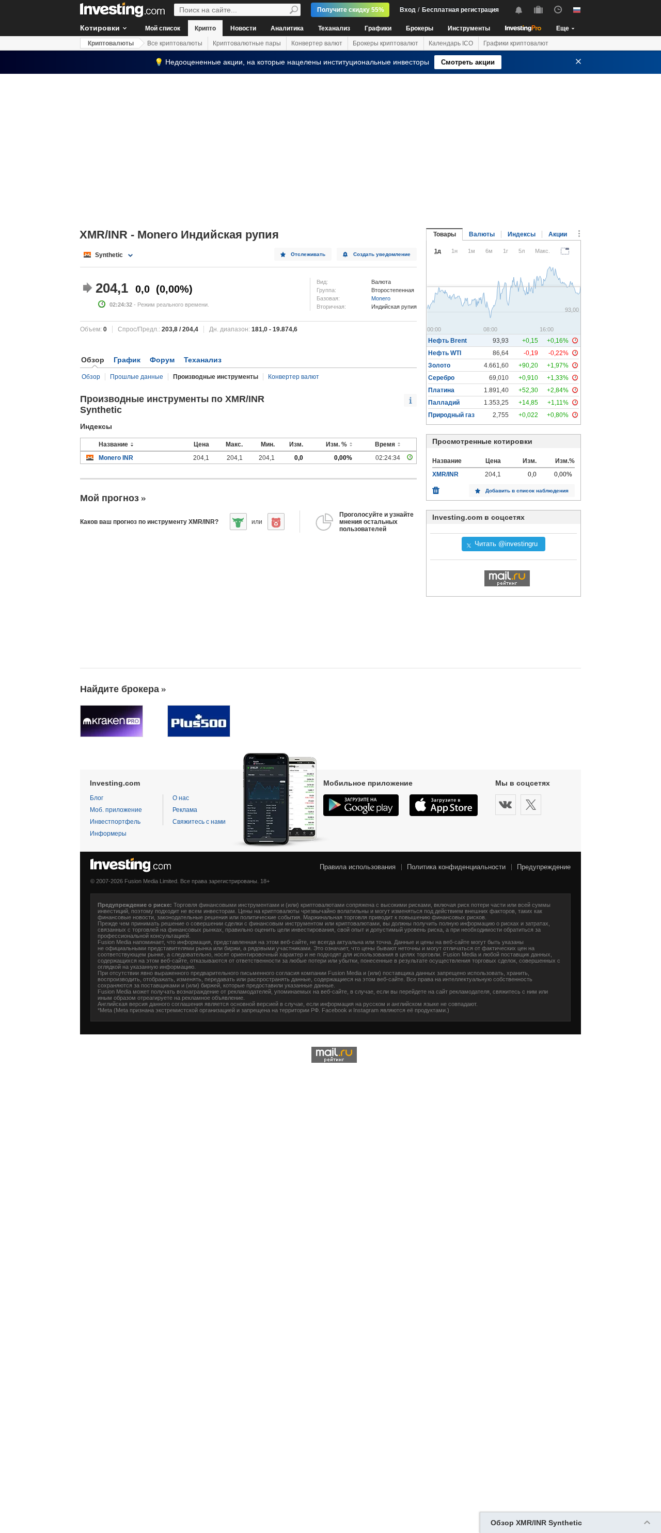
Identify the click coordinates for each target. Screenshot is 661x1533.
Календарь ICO (451, 43)
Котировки (100, 28)
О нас (180, 798)
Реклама (184, 809)
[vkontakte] (505, 804)
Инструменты (469, 28)
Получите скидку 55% (350, 9)
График (127, 360)
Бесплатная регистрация (460, 9)
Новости (243, 28)
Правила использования (358, 867)
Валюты (482, 234)
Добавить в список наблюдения (527, 490)
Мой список (162, 28)
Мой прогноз (109, 498)
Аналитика (287, 28)
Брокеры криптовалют (385, 43)
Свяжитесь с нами (199, 821)
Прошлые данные (136, 376)
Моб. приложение (116, 809)
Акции (557, 234)
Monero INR (116, 457)
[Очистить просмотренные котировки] (435, 487)
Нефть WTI (444, 353)
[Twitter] (531, 804)
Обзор (91, 376)
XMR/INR (445, 474)
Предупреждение (544, 867)
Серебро (441, 377)
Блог (96, 798)
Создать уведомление (382, 254)
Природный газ (451, 415)
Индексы (522, 234)
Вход (408, 9)
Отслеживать (308, 254)
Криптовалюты (111, 43)
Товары (444, 234)
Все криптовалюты (174, 43)
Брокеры (419, 28)
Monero (380, 298)
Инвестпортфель (115, 821)
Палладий (444, 402)
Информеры (108, 833)
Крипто (205, 28)
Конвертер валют (316, 43)
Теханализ (334, 28)
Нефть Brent (447, 340)
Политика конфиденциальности (456, 867)
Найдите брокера (119, 689)
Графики (378, 28)
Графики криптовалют (515, 43)
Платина (441, 390)
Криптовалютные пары (247, 43)
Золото (439, 365)
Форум (162, 360)
